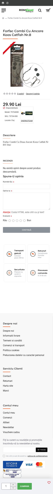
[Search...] (39, 10)
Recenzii (8, 161)
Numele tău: (8, 182)
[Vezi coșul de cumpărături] (48, 10)
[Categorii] (3, 10)
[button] (49, 482)
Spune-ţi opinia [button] (33, 94)
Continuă (26, 230)
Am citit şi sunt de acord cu (27, 456)
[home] (3, 18)
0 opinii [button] (20, 94)
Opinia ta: (7, 191)
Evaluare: (6, 216)
